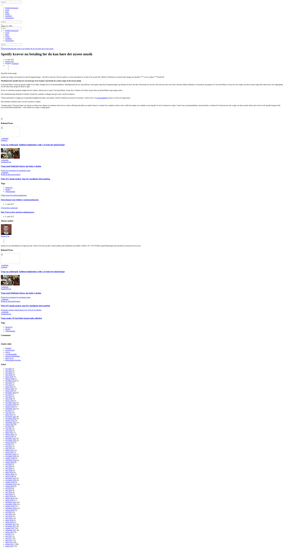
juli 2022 (8, 426)
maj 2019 (8, 492)
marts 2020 (9, 472)
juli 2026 (8, 369)
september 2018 (10, 508)
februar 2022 (9, 434)
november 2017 (10, 526)
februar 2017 (9, 544)
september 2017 (10, 530)
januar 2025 (9, 391)
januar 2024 (9, 401)
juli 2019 (8, 488)
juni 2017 (8, 536)
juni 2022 (8, 428)
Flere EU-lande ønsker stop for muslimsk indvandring (25, 179)
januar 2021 (9, 452)
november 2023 (10, 405)
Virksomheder (10, 192)
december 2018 (10, 502)
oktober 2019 (10, 482)
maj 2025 (8, 385)
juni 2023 (8, 413)
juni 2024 (8, 397)
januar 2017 (9, 546)
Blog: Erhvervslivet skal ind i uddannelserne (17, 212)
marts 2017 (9, 542)
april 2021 (8, 448)
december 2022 (10, 417)
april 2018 (8, 518)
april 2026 (8, 375)
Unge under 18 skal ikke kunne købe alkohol (21, 318)
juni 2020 (8, 466)
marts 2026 (9, 377)
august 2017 (9, 532)
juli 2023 (8, 411)
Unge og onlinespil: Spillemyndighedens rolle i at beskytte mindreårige (33, 145)
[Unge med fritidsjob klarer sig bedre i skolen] (10, 158)
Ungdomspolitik (11, 354)
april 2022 (8, 430)
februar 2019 (9, 498)
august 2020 (9, 462)
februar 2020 (9, 474)
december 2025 (10, 381)
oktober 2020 (10, 458)
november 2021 (10, 440)
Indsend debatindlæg (12, 356)
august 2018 (9, 510)
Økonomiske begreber (13, 360)
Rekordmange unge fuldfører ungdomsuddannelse (20, 200)
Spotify (7, 190)
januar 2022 (9, 436)
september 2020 (10, 460)
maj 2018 (8, 516)
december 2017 (10, 524)
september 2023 (10, 409)
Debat (7, 14)
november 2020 (10, 456)
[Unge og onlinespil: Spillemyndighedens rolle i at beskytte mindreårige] (10, 136)
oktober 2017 (10, 528)
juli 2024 (8, 395)
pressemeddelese (102, 98)
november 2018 (10, 504)
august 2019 (9, 486)
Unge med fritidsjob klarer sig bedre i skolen (21, 166)
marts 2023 (9, 415)
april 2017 (8, 540)
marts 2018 (9, 520)
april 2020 (8, 470)
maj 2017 (8, 538)
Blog (7, 12)
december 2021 (10, 438)
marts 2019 (9, 496)
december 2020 (10, 454)
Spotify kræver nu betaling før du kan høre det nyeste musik (32, 49)
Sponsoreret (9, 18)
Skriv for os (9, 358)
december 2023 (10, 403)
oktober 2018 (10, 506)
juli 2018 (8, 512)
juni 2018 (8, 514)
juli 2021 (8, 444)
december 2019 (10, 478)
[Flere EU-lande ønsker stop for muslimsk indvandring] (15, 170)
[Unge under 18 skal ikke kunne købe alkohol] (21, 310)
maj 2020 (8, 468)
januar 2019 (9, 500)
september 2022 (10, 422)
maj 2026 (8, 373)
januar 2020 (9, 476)
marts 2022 (9, 432)
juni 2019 (8, 490)
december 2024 (10, 393)
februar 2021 (9, 450)
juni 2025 (8, 383)
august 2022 (9, 424)
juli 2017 (8, 534)
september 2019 (10, 484)
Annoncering (10, 350)
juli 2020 (8, 464)
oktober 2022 (10, 420)
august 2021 (9, 442)
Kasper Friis (9, 61)
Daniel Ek (8, 188)
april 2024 (8, 399)
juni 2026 (8, 371)
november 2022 (10, 419)
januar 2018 (9, 522)
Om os (7, 352)
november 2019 (10, 480)
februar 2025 (9, 389)
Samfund (8, 16)
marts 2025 (9, 387)
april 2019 (8, 494)
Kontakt (8, 348)
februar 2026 (9, 379)
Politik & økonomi (11, 8)
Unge (7, 10)
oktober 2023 (10, 407)
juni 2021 (8, 446)
